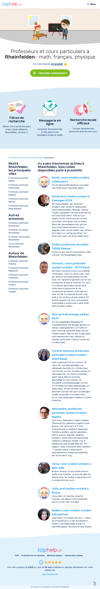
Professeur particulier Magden (18, 193)
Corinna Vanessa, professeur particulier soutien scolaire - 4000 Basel (70, 354)
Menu (92, 4)
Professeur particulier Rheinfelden (18, 224)
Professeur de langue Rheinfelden (18, 231)
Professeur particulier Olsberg (18, 262)
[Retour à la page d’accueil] (12, 4)
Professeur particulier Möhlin (18, 179)
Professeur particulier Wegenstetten (18, 207)
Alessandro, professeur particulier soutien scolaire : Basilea (70, 412)
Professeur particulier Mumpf (18, 200)
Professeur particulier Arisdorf (18, 283)
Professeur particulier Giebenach (18, 276)
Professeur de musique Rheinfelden (19, 238)
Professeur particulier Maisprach (18, 269)
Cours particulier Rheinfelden (16, 245)
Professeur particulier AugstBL (18, 290)
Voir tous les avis (50, 574)
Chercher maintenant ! (52, 73)
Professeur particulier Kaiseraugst (18, 186)
